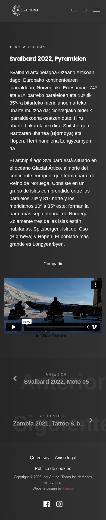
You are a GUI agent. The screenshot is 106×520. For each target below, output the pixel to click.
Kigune (68, 488)
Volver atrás (30, 47)
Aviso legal (65, 457)
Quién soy (39, 457)
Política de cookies (53, 468)
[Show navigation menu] (98, 11)
